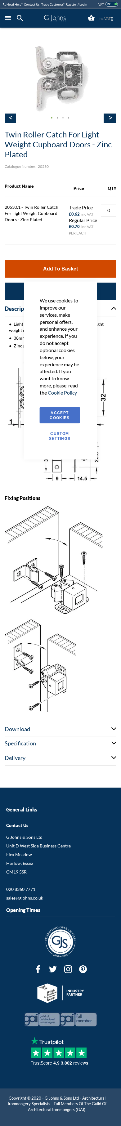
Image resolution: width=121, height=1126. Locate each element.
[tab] (21, 18)
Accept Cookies (59, 415)
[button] (52, 118)
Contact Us (31, 4)
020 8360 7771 (20, 889)
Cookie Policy (62, 392)
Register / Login (76, 4)
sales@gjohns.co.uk (24, 897)
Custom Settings (60, 435)
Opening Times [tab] (23, 910)
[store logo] (55, 18)
